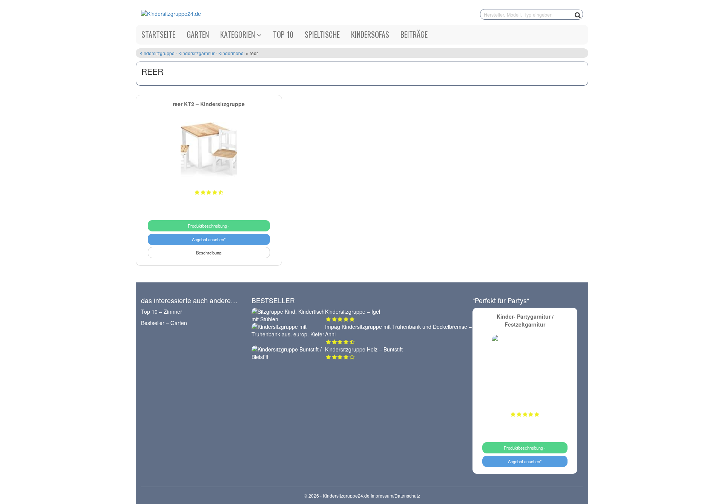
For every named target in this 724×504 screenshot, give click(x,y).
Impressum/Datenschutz (395, 495)
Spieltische (322, 34)
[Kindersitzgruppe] (233, 13)
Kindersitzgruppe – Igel (352, 311)
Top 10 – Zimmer (161, 311)
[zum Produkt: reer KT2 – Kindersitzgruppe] (209, 150)
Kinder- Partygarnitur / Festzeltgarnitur (525, 320)
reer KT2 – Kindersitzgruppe (209, 104)
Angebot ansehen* (208, 239)
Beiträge (414, 34)
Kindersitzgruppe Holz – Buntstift (364, 349)
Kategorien (238, 34)
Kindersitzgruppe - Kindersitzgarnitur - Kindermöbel (193, 53)
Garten (198, 34)
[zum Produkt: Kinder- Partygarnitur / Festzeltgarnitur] (525, 368)
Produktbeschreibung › (209, 226)
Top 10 (283, 34)
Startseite (158, 34)
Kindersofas (370, 34)
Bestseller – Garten (164, 323)
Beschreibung (208, 253)
